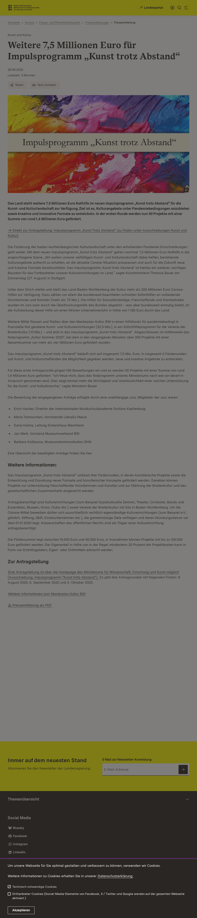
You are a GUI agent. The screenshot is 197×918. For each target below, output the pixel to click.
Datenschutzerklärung (115, 876)
